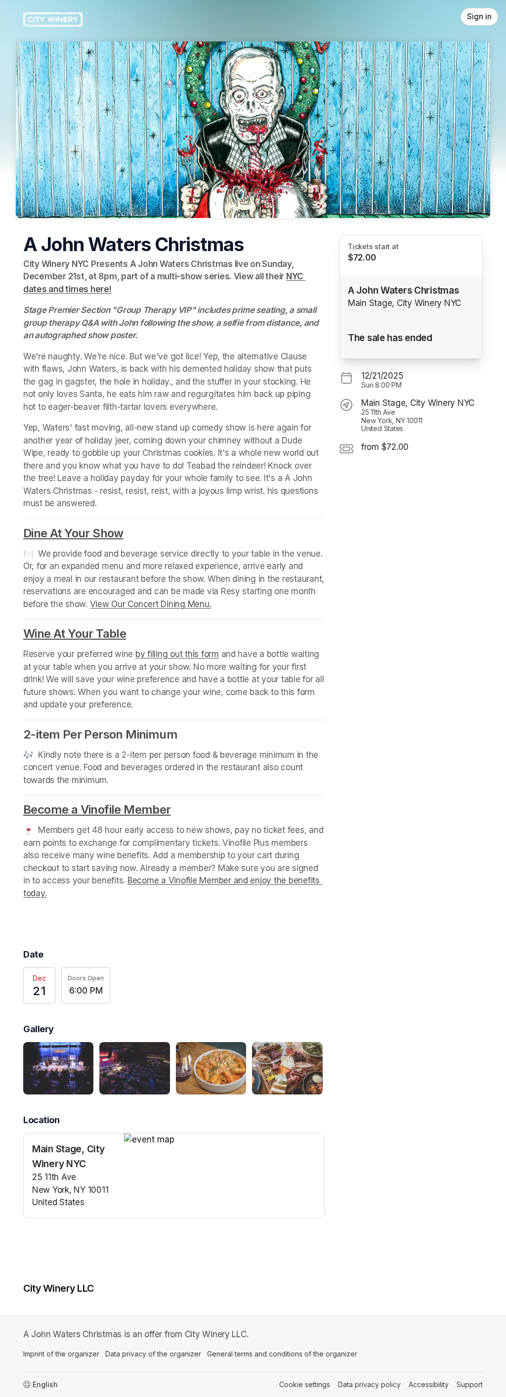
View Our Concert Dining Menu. (150, 604)
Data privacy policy (369, 1384)
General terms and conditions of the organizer (282, 1354)
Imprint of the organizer (61, 1354)
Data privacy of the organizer (153, 1354)
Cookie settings (304, 1384)
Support (470, 1384)
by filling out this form (177, 654)
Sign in (479, 16)
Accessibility (429, 1384)
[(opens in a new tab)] (224, 1140)
